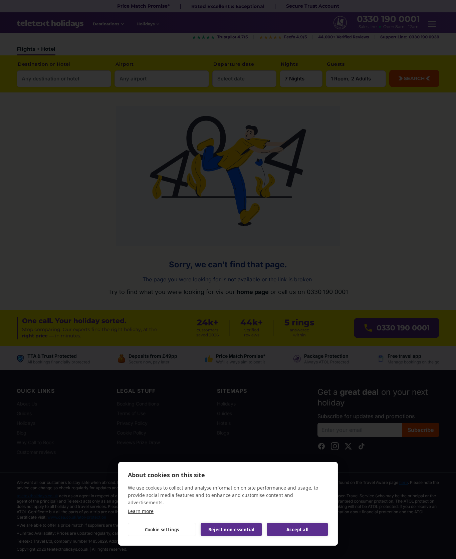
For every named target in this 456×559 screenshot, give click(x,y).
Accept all (297, 530)
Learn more (141, 511)
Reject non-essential (231, 530)
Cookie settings (162, 530)
